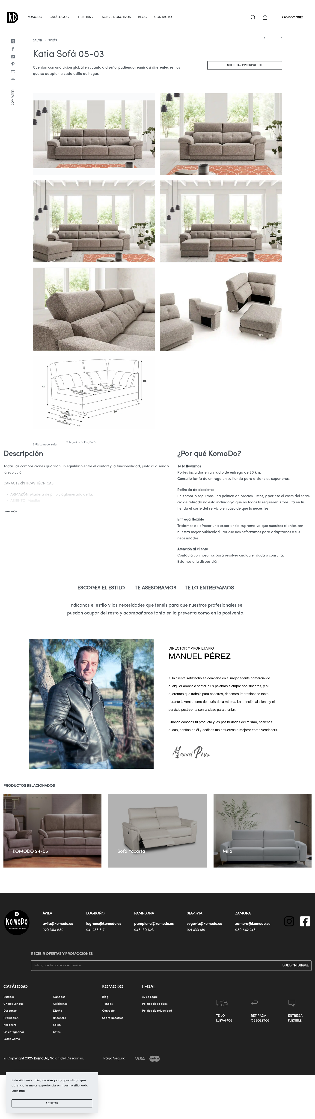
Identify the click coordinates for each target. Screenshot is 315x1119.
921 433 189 (196, 930)
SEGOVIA (194, 913)
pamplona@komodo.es (154, 924)
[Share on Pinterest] (13, 64)
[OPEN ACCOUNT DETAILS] (264, 17)
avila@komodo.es (58, 924)
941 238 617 (95, 930)
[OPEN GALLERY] (94, 134)
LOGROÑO (95, 913)
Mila (227, 851)
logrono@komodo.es (103, 924)
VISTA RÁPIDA (44, 839)
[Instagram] (289, 921)
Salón (37, 40)
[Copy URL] (13, 79)
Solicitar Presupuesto (244, 65)
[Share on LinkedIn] (13, 56)
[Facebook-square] (305, 921)
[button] (20, 844)
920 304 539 (53, 930)
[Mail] (13, 72)
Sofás (52, 40)
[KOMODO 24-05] (52, 831)
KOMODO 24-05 (30, 851)
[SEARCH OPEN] (253, 17)
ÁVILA (47, 913)
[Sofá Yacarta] (157, 831)
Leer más (18, 1091)
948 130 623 (144, 930)
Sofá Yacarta (131, 851)
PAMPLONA (144, 913)
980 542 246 (245, 930)
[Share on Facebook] (13, 49)
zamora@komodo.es (252, 924)
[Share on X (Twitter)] (13, 41)
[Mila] (263, 831)
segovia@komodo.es (204, 924)
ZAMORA (243, 913)
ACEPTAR (52, 1103)
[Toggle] (10, 511)
